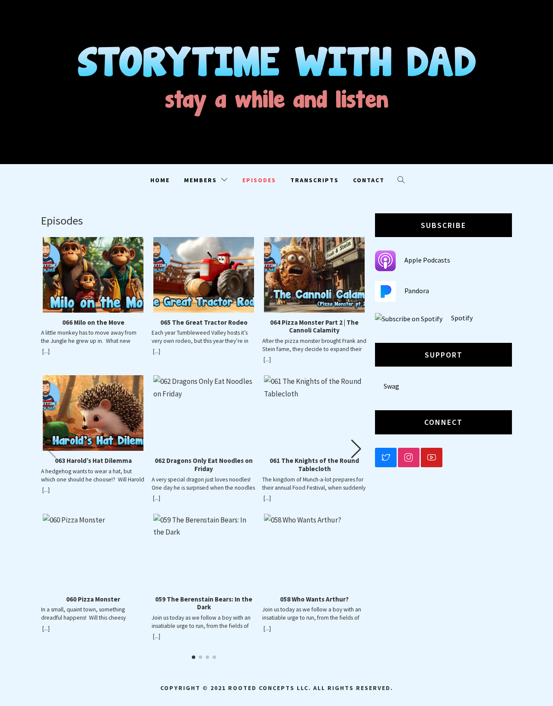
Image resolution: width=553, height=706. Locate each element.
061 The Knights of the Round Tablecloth (314, 465)
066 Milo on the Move (93, 322)
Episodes (259, 180)
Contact (369, 180)
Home (160, 180)
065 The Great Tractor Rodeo (204, 322)
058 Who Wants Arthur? (314, 599)
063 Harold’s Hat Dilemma (93, 461)
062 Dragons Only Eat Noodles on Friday (204, 465)
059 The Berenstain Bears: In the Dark (203, 603)
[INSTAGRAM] (409, 457)
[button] (356, 449)
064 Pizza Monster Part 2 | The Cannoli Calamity (314, 327)
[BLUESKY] (386, 457)
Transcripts (314, 180)
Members (200, 180)
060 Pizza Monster (93, 599)
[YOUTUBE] (431, 457)
